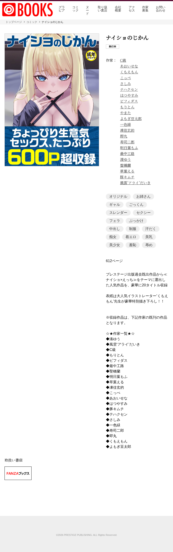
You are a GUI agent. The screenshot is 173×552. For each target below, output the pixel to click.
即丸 (123, 136)
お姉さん (143, 196)
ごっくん (136, 204)
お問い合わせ (160, 9)
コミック (75, 9)
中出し (114, 229)
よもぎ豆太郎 (131, 118)
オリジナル (118, 196)
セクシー (143, 213)
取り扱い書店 (102, 9)
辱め (149, 245)
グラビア (62, 9)
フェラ (114, 221)
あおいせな (129, 66)
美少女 (114, 245)
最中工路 (127, 154)
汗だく (150, 229)
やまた (125, 113)
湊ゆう (125, 159)
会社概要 (118, 9)
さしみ (125, 83)
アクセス (132, 9)
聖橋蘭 (125, 165)
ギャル (114, 204)
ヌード (87, 10)
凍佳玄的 (127, 130)
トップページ (14, 22)
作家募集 (145, 9)
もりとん (127, 107)
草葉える (127, 171)
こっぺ (125, 78)
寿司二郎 (127, 142)
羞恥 (132, 245)
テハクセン (129, 89)
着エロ (130, 237)
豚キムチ (127, 177)
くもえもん (129, 72)
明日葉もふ (129, 148)
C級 (123, 60)
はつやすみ (129, 95)
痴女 (112, 237)
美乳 (149, 237)
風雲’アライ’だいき (135, 183)
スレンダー (118, 213)
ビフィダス (129, 101)
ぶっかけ (136, 221)
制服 (132, 229)
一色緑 (125, 124)
